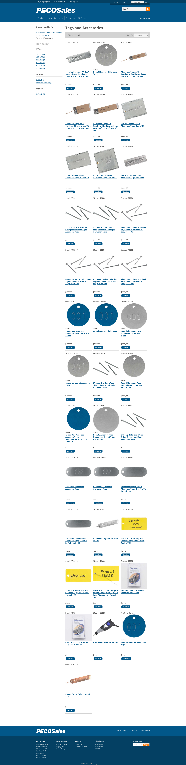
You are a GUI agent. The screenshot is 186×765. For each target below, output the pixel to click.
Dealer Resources (55, 18)
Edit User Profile (41, 751)
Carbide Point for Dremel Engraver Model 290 (76, 643)
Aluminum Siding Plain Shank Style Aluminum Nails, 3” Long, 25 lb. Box (78, 281)
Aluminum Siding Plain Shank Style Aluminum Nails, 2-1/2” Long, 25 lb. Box (106, 281)
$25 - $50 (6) (40, 57)
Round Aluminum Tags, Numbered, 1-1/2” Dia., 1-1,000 (132, 333)
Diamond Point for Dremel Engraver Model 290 (133, 591)
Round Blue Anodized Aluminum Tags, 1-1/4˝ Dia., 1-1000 (77, 333)
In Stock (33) (40, 94)
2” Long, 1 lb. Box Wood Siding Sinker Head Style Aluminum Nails (104, 385)
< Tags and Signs (42, 35)
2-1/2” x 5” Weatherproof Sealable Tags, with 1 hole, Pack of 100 (132, 540)
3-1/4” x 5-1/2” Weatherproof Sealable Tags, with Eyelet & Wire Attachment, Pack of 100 (106, 593)
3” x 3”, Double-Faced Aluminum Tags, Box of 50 (105, 176)
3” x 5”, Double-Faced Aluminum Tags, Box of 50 (77, 176)
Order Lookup (41, 757)
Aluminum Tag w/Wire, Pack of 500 (105, 539)
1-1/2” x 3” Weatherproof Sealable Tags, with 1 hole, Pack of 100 (77, 592)
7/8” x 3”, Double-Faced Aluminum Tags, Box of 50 (132, 176)
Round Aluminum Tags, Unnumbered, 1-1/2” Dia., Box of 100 (104, 437)
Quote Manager (41, 747)
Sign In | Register (44, 2)
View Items (98, 88)
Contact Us (70, 18)
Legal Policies (98, 744)
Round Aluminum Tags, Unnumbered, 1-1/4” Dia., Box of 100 (132, 385)
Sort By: (130, 35)
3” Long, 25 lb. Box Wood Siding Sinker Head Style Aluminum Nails (76, 229)
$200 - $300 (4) (41, 68)
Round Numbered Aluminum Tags (105, 73)
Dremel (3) (40, 80)
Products (41, 18)
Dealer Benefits (59, 2)
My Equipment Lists (42, 749)
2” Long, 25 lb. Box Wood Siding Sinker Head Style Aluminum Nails (132, 437)
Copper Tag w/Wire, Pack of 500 (77, 695)
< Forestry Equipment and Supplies (49, 32)
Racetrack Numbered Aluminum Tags (74, 487)
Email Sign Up (73, 2)
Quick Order (40, 753)
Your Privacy (98, 747)
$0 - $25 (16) (40, 54)
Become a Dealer (61, 744)
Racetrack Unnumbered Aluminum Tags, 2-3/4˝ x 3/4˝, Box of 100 (76, 540)
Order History (41, 755)
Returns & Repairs (62, 749)
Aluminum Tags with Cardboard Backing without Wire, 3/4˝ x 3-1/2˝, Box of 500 (105, 127)
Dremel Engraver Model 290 (105, 642)
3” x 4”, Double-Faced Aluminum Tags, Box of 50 (132, 124)
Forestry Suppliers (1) (44, 83)
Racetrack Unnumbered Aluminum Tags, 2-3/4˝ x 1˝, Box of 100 (133, 488)
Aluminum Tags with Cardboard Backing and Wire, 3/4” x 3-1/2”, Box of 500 (134, 74)
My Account (83, 18)
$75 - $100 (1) (41, 63)
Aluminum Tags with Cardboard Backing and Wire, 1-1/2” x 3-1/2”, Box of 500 (78, 125)
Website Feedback (81, 747)
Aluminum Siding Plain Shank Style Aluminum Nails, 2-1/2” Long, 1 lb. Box (133, 281)
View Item (70, 88)
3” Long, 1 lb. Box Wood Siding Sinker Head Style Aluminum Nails (104, 229)
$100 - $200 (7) (41, 66)
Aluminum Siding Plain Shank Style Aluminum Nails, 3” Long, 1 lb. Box (133, 229)
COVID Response (100, 749)
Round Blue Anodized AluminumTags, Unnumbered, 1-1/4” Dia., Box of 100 (76, 438)
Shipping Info (60, 747)
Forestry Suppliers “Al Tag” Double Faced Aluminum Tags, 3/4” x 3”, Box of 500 (77, 74)
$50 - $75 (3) (40, 60)
